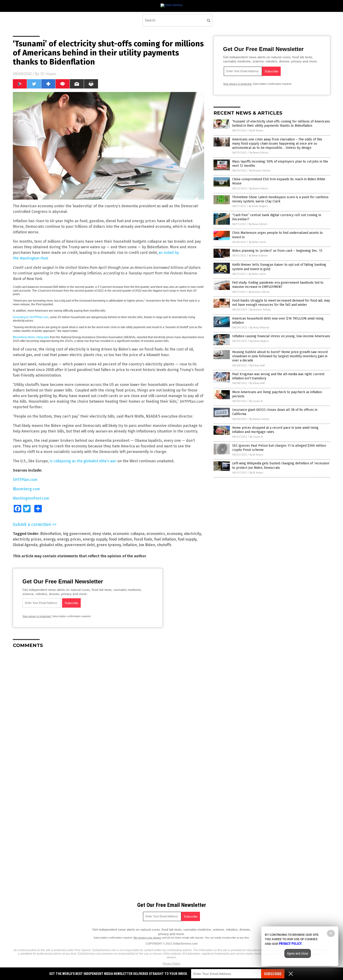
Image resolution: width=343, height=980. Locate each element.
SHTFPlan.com (25, 479)
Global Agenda (25, 545)
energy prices (69, 539)
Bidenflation (50, 533)
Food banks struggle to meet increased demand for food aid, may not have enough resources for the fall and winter (281, 303)
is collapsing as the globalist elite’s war (83, 461)
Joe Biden (147, 545)
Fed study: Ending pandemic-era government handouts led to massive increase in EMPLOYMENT (277, 285)
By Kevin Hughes (258, 206)
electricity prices (27, 539)
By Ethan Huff (257, 365)
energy (49, 539)
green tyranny (109, 545)
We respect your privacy (147, 937)
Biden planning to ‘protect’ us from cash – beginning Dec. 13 (277, 251)
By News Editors (259, 152)
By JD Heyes (256, 130)
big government (77, 533)
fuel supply (187, 539)
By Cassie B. (256, 401)
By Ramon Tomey (259, 419)
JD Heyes (48, 74)
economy (174, 533)
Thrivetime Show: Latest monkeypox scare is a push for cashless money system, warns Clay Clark (280, 199)
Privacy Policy (171, 963)
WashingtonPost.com (31, 498)
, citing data (31, 337)
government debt (79, 545)
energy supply (95, 539)
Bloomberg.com (26, 489)
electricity (192, 533)
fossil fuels (143, 539)
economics (156, 533)
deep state (101, 533)
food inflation (120, 539)
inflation (130, 545)
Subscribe (273, 974)
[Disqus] (108, 710)
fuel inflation (165, 539)
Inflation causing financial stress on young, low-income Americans (281, 336)
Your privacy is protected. (36, 616)
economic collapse (129, 533)
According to (31, 317)
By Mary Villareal (259, 327)
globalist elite (51, 545)
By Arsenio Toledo (259, 170)
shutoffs (164, 545)
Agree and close (297, 953)
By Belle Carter (257, 242)
